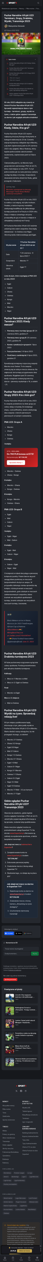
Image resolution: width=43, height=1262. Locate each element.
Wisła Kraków (8, 1198)
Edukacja (6, 1159)
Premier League (19, 1173)
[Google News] (26, 1091)
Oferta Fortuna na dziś (30, 1151)
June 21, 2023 (28, 642)
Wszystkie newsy (9, 1105)
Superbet (25, 1154)
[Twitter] (16, 1091)
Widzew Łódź (33, 1202)
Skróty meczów (8, 1148)
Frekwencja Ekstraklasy (11, 1152)
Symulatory (6, 1156)
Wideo (5, 1131)
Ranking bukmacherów (30, 1133)
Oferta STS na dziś (28, 1147)
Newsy (21, 8)
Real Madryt (32, 1209)
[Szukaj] (38, 3)
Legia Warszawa (20, 1198)
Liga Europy (7, 1180)
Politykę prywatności (14, 970)
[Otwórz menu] (3, 3)
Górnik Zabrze (8, 1202)
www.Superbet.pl (17, 833)
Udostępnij (10, 933)
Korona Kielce (8, 1209)
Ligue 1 (24, 1176)
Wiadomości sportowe (9, 8)
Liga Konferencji (19, 1180)
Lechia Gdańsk (20, 1209)
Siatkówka (6, 1116)
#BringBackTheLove (15, 633)
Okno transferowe (9, 1138)
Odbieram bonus (24, 1251)
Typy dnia (25, 1140)
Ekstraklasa (7, 1173)
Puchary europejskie (10, 1184)
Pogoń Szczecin (21, 1202)
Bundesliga (15, 1176)
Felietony (6, 1163)
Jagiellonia (23, 1205)
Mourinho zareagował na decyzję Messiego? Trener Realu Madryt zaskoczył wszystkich (18, 192)
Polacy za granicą (9, 1134)
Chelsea (6, 1213)
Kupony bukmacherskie (30, 1136)
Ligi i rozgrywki (27, 1122)
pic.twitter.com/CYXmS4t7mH (19, 636)
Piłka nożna (30, 8)
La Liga (30, 1173)
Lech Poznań (33, 1198)
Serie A (6, 1176)
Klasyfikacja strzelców (30, 1115)
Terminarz (25, 1118)
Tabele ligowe (27, 1111)
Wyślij (35, 953)
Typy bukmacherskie (29, 1143)
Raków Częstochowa (10, 1205)
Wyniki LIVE (26, 1108)
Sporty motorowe (9, 1120)
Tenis (4, 1113)
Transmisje (6, 1141)
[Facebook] (21, 1091)
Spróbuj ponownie (10, 979)
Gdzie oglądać (7, 1145)
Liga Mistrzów (34, 1176)
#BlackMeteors (13, 630)
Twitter (20, 933)
